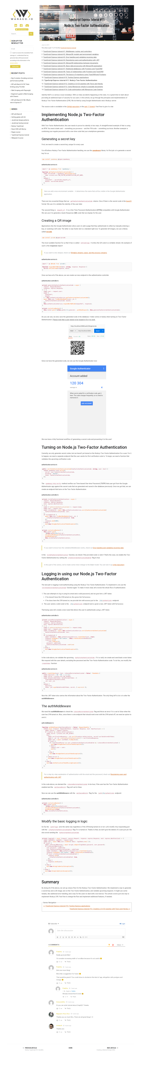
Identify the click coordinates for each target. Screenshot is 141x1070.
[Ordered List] (69, 937)
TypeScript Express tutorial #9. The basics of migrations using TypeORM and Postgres (74, 75)
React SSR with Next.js (18, 129)
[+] (86, 937)
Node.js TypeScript (17, 126)
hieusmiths (60, 1002)
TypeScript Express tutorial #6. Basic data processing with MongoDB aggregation (72, 66)
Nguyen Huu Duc (63, 1014)
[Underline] (63, 937)
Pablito (73, 991)
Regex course (15, 132)
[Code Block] (77, 937)
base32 (129, 201)
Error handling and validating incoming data (108, 548)
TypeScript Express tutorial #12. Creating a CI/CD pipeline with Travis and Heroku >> (100, 909)
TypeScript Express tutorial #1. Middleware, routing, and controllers (67, 51)
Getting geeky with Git (18, 117)
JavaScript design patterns (20, 120)
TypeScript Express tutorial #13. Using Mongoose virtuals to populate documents (73, 87)
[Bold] (57, 937)
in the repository (118, 565)
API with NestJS (16, 114)
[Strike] (66, 937)
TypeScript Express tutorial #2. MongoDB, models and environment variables (71, 54)
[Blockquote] (74, 937)
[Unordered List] (71, 937)
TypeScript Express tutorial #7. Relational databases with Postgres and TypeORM (72, 69)
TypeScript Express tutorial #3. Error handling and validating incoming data (70, 57)
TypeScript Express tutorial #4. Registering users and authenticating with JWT (71, 60)
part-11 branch (89, 107)
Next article (111, 1048)
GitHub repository (73, 107)
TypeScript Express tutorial (68, 48)
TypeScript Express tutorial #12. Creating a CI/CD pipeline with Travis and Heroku (73, 84)
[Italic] (60, 937)
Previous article (31, 1048)
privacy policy (14, 63)
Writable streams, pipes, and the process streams (89, 253)
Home (70, 1048)
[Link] (80, 937)
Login (123, 924)
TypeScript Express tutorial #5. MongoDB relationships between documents (70, 63)
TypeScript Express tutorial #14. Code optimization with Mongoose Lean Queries (73, 90)
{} (83, 937)
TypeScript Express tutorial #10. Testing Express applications (66, 77)
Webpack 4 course (17, 138)
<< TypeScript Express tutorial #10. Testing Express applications (66, 906)
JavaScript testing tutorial (19, 123)
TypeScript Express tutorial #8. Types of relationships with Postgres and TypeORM (73, 72)
